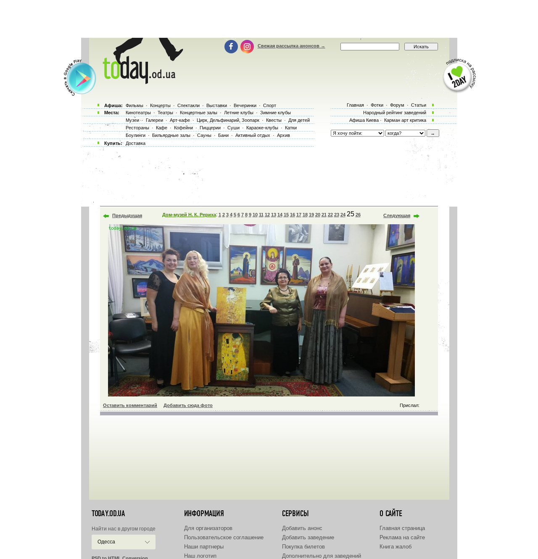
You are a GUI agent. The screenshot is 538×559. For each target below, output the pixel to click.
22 (330, 214)
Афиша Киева (364, 120)
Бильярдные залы (171, 135)
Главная (355, 105)
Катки (291, 127)
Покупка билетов (303, 546)
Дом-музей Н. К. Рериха (189, 214)
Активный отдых (252, 135)
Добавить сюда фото (188, 405)
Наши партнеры (204, 546)
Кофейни (183, 127)
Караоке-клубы (262, 127)
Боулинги (135, 135)
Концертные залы (198, 112)
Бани (223, 135)
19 (311, 214)
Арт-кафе (180, 120)
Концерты (160, 105)
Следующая (396, 215)
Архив (283, 135)
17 (298, 214)
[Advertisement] (269, 19)
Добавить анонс (302, 528)
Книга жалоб (395, 546)
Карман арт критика (405, 120)
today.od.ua (108, 513)
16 (292, 214)
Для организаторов (208, 528)
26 (358, 214)
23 (336, 214)
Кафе (161, 127)
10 (255, 214)
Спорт (269, 105)
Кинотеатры (138, 112)
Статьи (418, 105)
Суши (233, 127)
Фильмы (134, 105)
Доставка (135, 143)
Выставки (216, 105)
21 (324, 214)
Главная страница (402, 528)
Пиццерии (210, 127)
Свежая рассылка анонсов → (291, 45)
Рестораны (137, 127)
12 (267, 214)
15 (286, 214)
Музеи (132, 120)
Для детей (299, 120)
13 (273, 214)
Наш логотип (200, 556)
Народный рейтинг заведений (394, 112)
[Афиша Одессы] (141, 81)
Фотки (377, 105)
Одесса (106, 542)
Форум (397, 105)
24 (342, 214)
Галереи (154, 120)
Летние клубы (238, 112)
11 (261, 214)
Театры (165, 112)
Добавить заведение (308, 537)
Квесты (274, 120)
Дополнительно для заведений (321, 556)
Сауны (204, 135)
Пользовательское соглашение (224, 537)
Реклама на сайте (402, 537)
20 (317, 214)
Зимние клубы (275, 112)
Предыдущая (127, 215)
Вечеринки (245, 105)
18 (305, 214)
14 (279, 214)
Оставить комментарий (130, 405)
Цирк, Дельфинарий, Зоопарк (228, 120)
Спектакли (188, 105)
